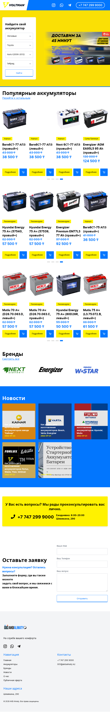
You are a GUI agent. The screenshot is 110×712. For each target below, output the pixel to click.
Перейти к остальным (16, 98)
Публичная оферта (12, 680)
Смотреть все (10, 359)
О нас (6, 676)
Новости (13, 398)
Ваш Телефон (63, 558)
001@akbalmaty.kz (66, 664)
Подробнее (10, 172)
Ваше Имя (62, 546)
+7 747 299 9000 (90, 5)
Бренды (7, 668)
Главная (7, 660)
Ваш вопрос (63, 571)
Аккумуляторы (10, 664)
